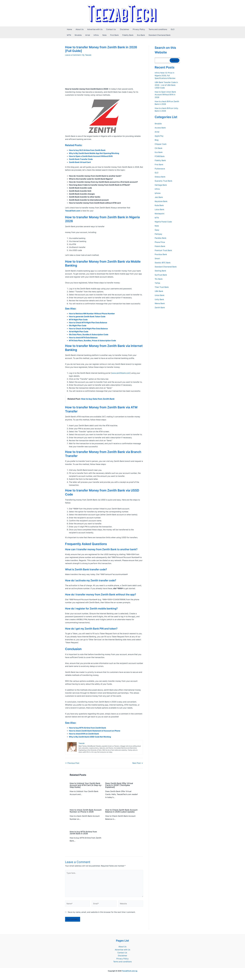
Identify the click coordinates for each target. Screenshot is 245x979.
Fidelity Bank (127, 35)
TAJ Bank (159, 279)
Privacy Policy (139, 29)
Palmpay (158, 234)
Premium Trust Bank (163, 250)
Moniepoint (159, 214)
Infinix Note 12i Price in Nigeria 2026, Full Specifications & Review (165, 75)
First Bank (114, 35)
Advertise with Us (94, 29)
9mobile (78, 35)
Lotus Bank (159, 209)
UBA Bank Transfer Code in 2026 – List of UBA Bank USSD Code (166, 85)
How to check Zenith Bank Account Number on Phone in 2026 (85, 811)
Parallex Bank (160, 238)
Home (69, 29)
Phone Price (160, 242)
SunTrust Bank (161, 275)
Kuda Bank (159, 205)
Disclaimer (124, 29)
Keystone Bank (161, 201)
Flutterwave (160, 168)
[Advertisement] (104, 73)
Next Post (137, 763)
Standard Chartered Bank (159, 35)
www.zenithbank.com (121, 373)
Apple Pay (159, 136)
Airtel (87, 35)
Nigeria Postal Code (163, 222)
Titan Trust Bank (162, 287)
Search (175, 60)
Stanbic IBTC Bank (162, 263)
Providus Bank (161, 254)
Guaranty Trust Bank (163, 181)
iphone (157, 193)
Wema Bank (160, 303)
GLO (172, 29)
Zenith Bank (160, 307)
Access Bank (160, 128)
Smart (157, 258)
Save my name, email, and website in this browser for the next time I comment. (101, 912)
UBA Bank (159, 291)
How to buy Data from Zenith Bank (97, 399)
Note (104, 35)
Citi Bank (158, 148)
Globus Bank (160, 177)
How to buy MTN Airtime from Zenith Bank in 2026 (83, 833)
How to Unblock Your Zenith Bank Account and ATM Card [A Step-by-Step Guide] (86, 785)
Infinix (96, 35)
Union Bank (159, 295)
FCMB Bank (160, 156)
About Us (80, 29)
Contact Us (111, 29)
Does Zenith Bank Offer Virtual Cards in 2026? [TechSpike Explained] (119, 785)
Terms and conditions (158, 29)
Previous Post (72, 763)
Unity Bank (159, 299)
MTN (69, 35)
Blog (156, 140)
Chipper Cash (160, 144)
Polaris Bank (160, 246)
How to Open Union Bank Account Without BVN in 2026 (165, 94)
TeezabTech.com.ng (129, 971)
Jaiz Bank (159, 197)
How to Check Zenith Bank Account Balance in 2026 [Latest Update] (121, 811)
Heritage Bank (161, 185)
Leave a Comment (73, 55)
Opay (157, 230)
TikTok (157, 283)
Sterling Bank (160, 271)
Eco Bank (141, 35)
